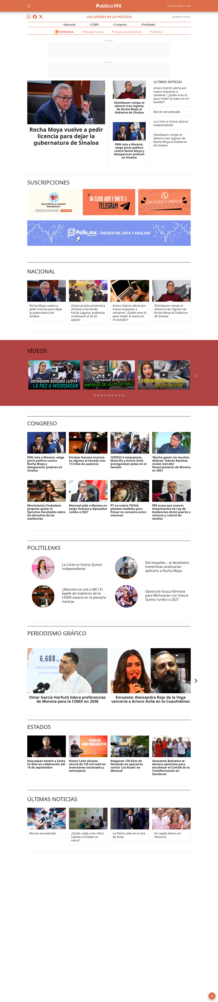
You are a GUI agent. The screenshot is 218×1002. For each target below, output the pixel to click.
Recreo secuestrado (166, 112)
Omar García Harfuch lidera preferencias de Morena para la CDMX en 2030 (67, 699)
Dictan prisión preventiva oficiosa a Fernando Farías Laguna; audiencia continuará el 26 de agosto (88, 313)
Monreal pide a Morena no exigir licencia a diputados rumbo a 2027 (88, 508)
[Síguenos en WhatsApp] (29, 17)
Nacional (69, 24)
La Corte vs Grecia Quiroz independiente (170, 123)
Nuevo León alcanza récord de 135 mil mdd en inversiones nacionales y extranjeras (87, 766)
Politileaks (148, 24)
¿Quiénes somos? (181, 16)
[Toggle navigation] (28, 5)
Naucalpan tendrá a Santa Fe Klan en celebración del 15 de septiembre (46, 764)
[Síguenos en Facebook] (35, 17)
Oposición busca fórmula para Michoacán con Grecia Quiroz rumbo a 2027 (166, 595)
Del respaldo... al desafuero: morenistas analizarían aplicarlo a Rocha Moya (167, 566)
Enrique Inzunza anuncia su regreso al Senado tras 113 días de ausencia (87, 460)
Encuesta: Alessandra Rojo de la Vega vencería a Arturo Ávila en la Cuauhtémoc (150, 699)
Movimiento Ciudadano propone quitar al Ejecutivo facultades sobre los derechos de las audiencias (46, 512)
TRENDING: (66, 31)
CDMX (95, 24)
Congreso (120, 24)
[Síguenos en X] (41, 17)
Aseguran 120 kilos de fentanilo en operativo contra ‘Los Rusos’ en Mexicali (127, 766)
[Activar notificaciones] (211, 995)
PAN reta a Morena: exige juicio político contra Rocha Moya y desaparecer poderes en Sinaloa (129, 150)
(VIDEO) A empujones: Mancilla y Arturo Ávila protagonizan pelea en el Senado (129, 462)
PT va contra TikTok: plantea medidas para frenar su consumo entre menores (128, 510)
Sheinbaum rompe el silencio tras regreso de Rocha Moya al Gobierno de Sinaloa (129, 107)
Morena (157, 31)
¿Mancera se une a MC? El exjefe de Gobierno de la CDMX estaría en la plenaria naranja (84, 595)
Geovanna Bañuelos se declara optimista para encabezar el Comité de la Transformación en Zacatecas (171, 767)
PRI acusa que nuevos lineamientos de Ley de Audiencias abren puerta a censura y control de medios (171, 512)
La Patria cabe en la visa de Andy (129, 835)
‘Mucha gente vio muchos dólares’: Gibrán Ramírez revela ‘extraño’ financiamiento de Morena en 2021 (171, 463)
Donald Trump (94, 31)
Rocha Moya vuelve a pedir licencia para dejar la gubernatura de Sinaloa (66, 136)
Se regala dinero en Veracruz (167, 835)
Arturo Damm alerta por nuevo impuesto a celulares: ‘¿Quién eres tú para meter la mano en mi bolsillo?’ (171, 95)
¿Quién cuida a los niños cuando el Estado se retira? (87, 836)
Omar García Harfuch (128, 31)
